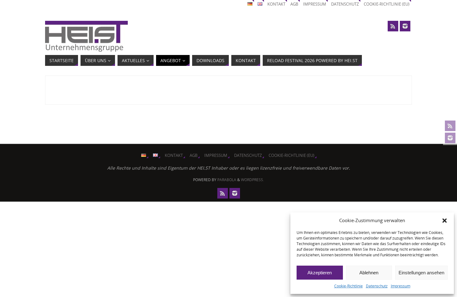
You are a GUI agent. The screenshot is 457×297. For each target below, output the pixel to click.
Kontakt (276, 4)
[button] (444, 220)
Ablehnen (368, 272)
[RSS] (450, 126)
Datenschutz (377, 286)
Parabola (226, 179)
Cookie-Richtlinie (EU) (386, 4)
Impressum (400, 286)
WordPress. (252, 179)
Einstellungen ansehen (421, 272)
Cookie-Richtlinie (348, 286)
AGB (294, 4)
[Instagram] (450, 138)
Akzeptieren (319, 272)
